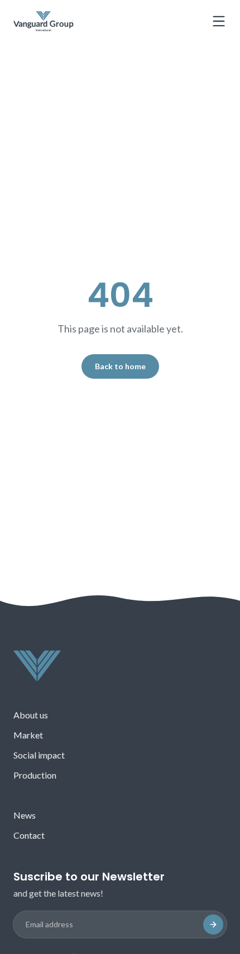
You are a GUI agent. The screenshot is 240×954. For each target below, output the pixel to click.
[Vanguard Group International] (43, 21)
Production (34, 775)
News (24, 815)
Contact (29, 835)
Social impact (39, 755)
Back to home (120, 366)
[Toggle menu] (219, 21)
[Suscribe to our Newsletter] (213, 924)
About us (30, 715)
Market (28, 735)
